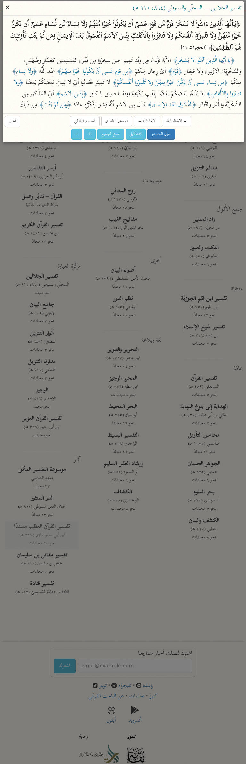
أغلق (12, 121)
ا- (77, 134)
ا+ (90, 134)
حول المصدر (161, 134)
